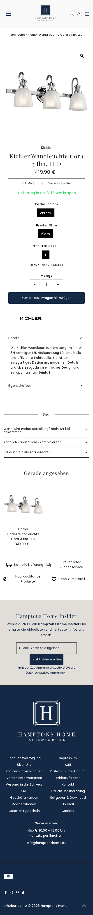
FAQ (24, 791)
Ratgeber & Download (68, 798)
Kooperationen (24, 804)
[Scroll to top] (83, 905)
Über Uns (24, 765)
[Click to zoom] (82, 56)
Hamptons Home (54, 906)
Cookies (68, 811)
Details (13, 338)
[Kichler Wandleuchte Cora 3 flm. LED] (23, 504)
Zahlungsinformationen (24, 771)
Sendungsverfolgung (24, 758)
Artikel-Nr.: (38, 265)
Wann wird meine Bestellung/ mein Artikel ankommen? (37, 430)
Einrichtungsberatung (68, 791)
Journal (68, 804)
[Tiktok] (23, 893)
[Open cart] (87, 13)
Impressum (68, 758)
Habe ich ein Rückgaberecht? (27, 452)
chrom (45, 213)
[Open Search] (72, 14)
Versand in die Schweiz (24, 784)
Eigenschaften (19, 386)
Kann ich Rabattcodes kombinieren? (32, 442)
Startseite (17, 34)
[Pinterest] (17, 893)
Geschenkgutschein (24, 811)
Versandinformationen (24, 778)
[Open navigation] (12, 13)
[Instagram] (11, 893)
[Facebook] (6, 893)
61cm (45, 234)
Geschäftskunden (24, 798)
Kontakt (68, 784)
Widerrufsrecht (68, 778)
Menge (46, 275)
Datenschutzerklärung (68, 771)
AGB (68, 765)
